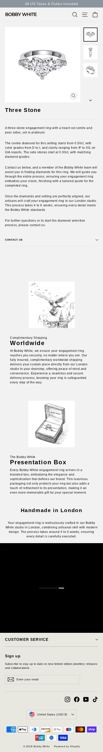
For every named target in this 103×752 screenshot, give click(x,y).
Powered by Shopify (67, 746)
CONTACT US (14, 239)
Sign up (12, 656)
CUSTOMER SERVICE (26, 640)
